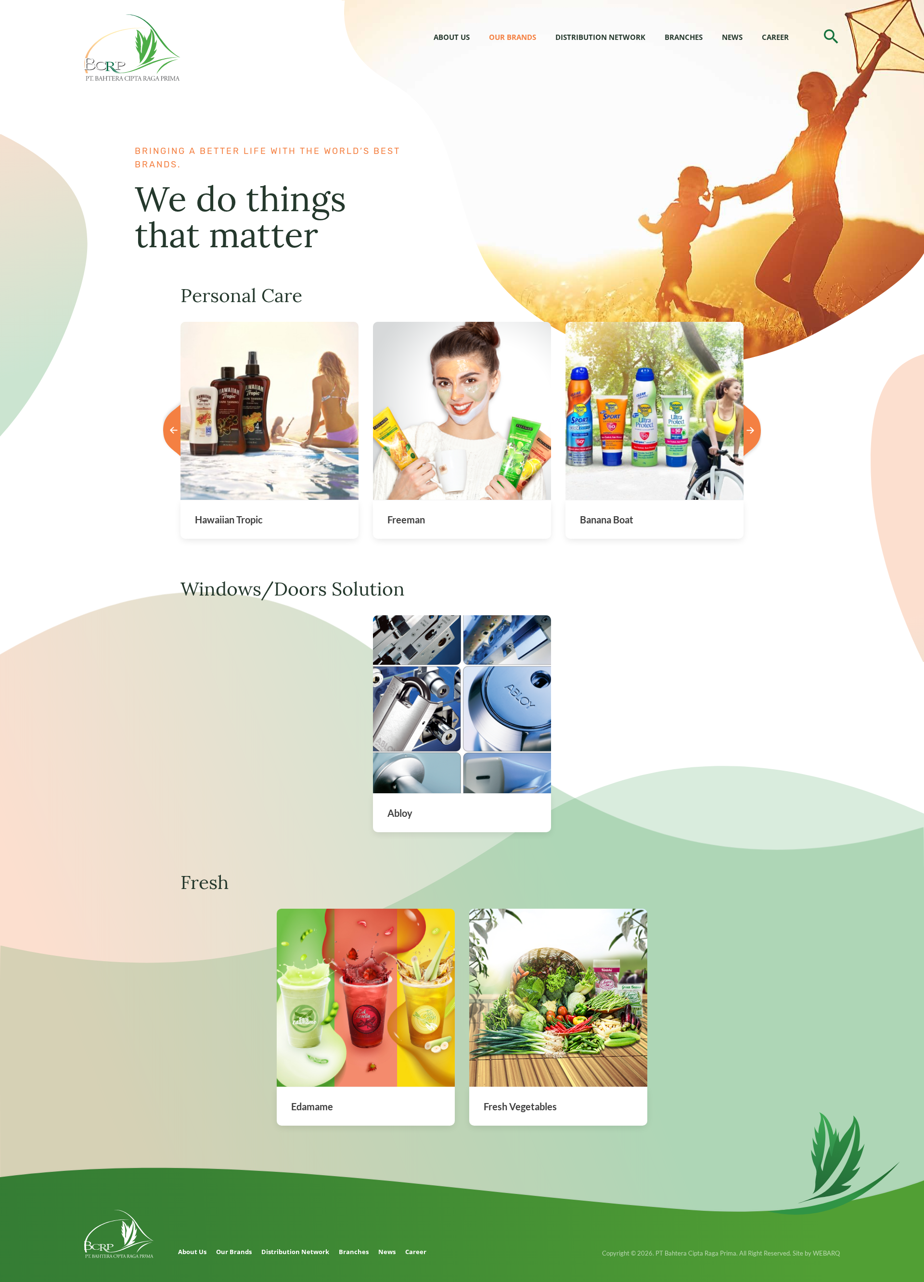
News (732, 37)
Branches (684, 37)
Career (775, 37)
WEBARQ (826, 1253)
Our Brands (512, 37)
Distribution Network (600, 37)
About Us (452, 37)
